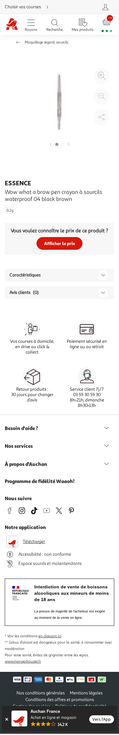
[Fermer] (6, 719)
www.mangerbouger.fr (23, 661)
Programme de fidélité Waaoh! (40, 481)
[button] (50, 144)
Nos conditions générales (41, 693)
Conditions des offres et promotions (59, 699)
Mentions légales (86, 693)
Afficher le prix (59, 243)
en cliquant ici (49, 636)
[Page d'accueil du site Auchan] (11, 24)
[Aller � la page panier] (107, 24)
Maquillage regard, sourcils (46, 42)
